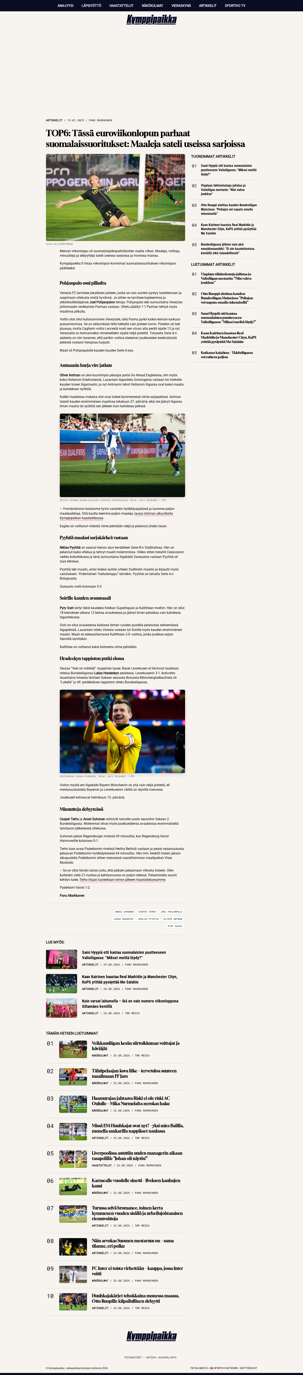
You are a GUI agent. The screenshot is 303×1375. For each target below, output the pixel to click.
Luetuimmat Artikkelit (213, 264)
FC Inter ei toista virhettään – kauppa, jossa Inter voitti (137, 1271)
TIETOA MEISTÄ (199, 1368)
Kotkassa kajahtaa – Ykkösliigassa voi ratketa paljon (227, 355)
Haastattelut (121, 6)
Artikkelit (208, 6)
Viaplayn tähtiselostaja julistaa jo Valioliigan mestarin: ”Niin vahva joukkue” (223, 189)
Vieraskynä (181, 6)
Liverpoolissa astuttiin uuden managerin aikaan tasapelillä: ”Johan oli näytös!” (137, 1155)
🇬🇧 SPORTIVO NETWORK (224, 1368)
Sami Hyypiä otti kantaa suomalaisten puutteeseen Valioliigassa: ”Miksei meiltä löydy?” (124, 955)
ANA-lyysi (65, 6)
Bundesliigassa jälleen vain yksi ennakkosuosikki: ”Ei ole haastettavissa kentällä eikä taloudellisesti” (227, 248)
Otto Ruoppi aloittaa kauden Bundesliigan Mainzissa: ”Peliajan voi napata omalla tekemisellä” (229, 209)
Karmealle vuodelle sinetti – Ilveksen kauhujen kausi (136, 1183)
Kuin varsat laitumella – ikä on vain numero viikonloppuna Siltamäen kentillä (130, 1004)
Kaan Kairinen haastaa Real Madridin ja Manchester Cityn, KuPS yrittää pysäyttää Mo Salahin (129, 979)
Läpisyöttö (91, 6)
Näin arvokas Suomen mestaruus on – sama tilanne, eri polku (133, 1243)
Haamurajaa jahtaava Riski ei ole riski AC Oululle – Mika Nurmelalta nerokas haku (131, 1101)
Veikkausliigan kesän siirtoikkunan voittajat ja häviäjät (136, 1046)
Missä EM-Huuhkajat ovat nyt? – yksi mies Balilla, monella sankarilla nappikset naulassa (137, 1128)
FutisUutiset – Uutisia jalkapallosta (150, 1357)
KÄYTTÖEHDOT (248, 1368)
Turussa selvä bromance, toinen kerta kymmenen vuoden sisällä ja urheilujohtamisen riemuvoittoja (137, 1213)
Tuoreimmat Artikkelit (213, 156)
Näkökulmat (152, 6)
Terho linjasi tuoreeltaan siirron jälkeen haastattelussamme (122, 880)
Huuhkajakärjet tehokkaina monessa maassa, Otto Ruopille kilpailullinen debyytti (135, 1298)
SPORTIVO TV (235, 6)
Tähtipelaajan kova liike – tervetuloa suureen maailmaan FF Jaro (134, 1073)
